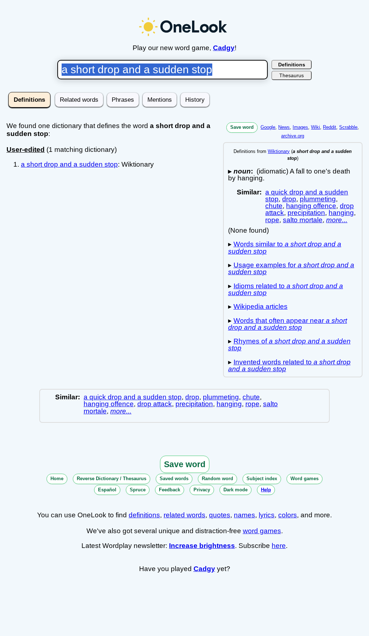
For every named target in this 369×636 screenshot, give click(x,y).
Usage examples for (291, 268)
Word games (304, 478)
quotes (219, 515)
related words (184, 515)
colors (287, 515)
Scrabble (348, 127)
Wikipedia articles (261, 306)
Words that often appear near (287, 324)
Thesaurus (291, 75)
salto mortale (303, 220)
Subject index (261, 478)
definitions (144, 515)
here (279, 545)
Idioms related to (285, 289)
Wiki (315, 127)
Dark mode (235, 489)
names (244, 515)
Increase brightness (202, 545)
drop (289, 199)
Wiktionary (279, 151)
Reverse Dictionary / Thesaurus (111, 478)
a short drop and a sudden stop (69, 164)
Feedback (169, 489)
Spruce (138, 489)
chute (274, 206)
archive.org (292, 136)
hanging (341, 212)
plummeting (318, 199)
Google (268, 127)
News (284, 127)
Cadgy (224, 48)
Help (266, 489)
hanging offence (311, 206)
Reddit (329, 127)
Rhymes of (289, 344)
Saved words (174, 478)
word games (262, 531)
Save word (242, 127)
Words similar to (284, 247)
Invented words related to (289, 365)
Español (107, 489)
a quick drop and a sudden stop (133, 397)
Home (56, 478)
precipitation (306, 212)
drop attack (154, 404)
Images (300, 127)
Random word (217, 478)
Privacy (202, 489)
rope (272, 220)
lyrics (267, 515)
